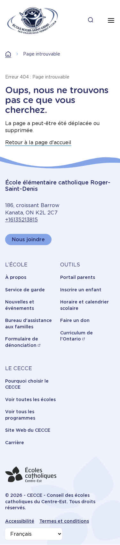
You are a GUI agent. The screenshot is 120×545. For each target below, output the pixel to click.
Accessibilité (19, 521)
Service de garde (25, 289)
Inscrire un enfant (80, 289)
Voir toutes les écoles (30, 399)
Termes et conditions (64, 521)
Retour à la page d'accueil (38, 142)
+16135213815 (21, 220)
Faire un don (75, 320)
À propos (15, 277)
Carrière (14, 442)
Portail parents (77, 277)
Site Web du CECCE (27, 430)
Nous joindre (28, 239)
